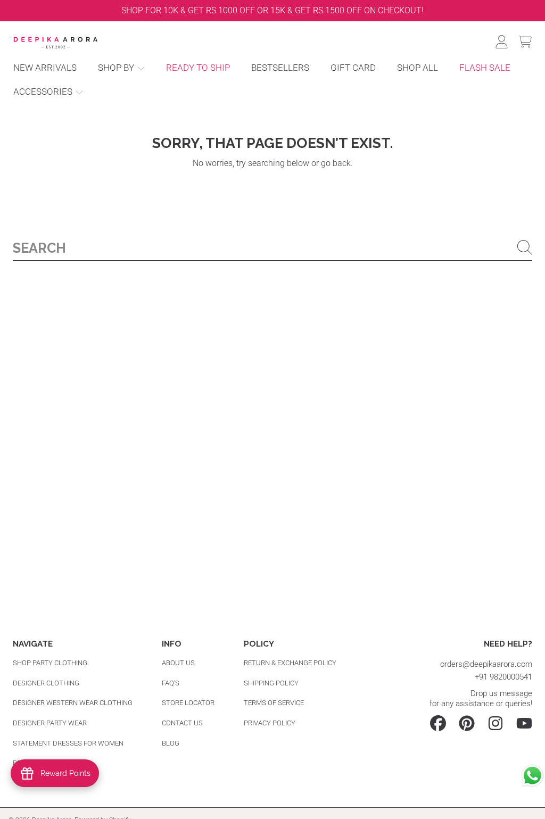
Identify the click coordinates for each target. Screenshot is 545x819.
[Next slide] (532, 11)
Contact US (182, 723)
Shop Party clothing (50, 663)
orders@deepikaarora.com (486, 664)
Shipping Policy (271, 683)
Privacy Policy (269, 723)
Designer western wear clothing (73, 703)
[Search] (525, 247)
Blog (170, 743)
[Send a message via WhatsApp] (532, 775)
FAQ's (170, 683)
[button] (524, 42)
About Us (178, 663)
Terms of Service (274, 703)
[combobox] (272, 248)
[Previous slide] (13, 11)
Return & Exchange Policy (290, 663)
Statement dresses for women (68, 743)
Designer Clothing (46, 683)
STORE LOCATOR (188, 703)
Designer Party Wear (50, 723)
